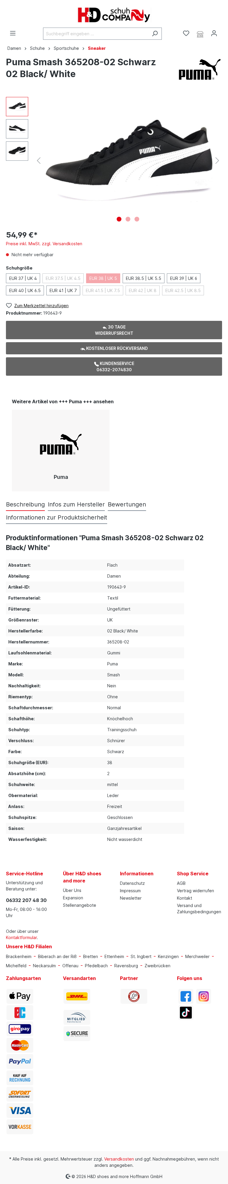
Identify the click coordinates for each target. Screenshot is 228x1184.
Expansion (73, 897)
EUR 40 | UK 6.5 (25, 290)
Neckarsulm (44, 965)
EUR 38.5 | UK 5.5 (143, 278)
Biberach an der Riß (57, 956)
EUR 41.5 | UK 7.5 (103, 290)
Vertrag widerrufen (195, 890)
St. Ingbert (141, 956)
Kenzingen (168, 956)
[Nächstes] (217, 160)
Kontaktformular (21, 937)
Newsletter (131, 898)
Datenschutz (132, 883)
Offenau (70, 965)
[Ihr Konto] (214, 33)
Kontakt (184, 898)
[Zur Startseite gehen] (114, 15)
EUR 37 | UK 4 (23, 278)
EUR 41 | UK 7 (63, 290)
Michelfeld (16, 965)
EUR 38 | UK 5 (103, 278)
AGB (181, 883)
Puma (61, 477)
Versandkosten (119, 1158)
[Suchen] (155, 34)
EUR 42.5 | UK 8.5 (183, 290)
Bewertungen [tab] (127, 504)
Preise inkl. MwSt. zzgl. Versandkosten (44, 243)
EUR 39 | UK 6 (183, 278)
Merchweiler (197, 956)
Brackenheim (18, 956)
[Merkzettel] (186, 33)
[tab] (25, 504)
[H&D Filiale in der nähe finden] (200, 33)
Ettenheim (114, 956)
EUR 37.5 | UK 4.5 (63, 278)
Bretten (90, 956)
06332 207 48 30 (26, 900)
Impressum (130, 890)
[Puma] (200, 68)
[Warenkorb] (224, 31)
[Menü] (13, 33)
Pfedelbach (96, 965)
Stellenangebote (79, 905)
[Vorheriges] (38, 160)
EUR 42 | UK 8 (142, 290)
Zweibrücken (157, 965)
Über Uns (72, 890)
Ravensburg (126, 965)
